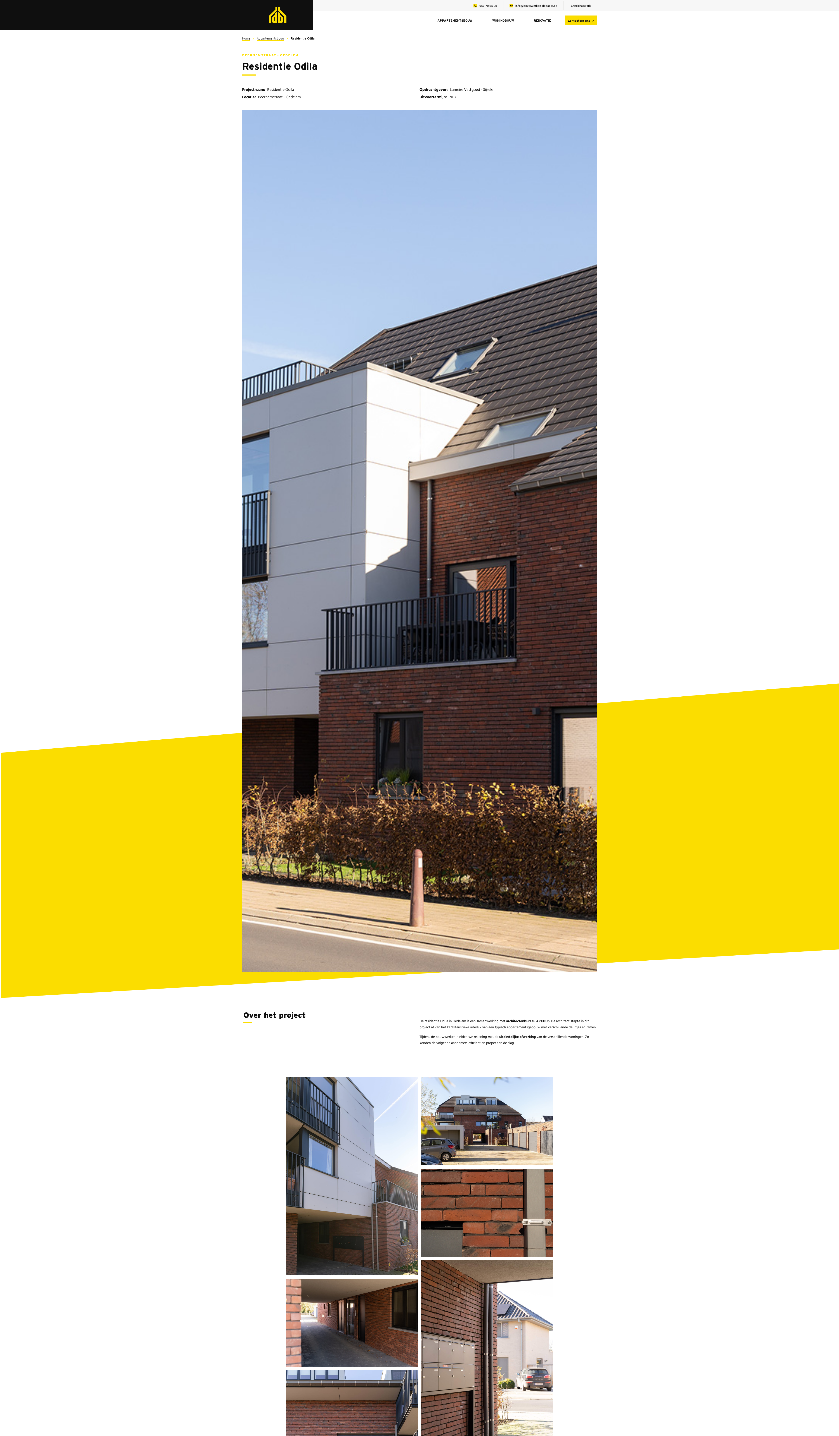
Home (246, 38)
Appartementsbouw (270, 38)
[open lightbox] (419, 541)
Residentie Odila (303, 38)
